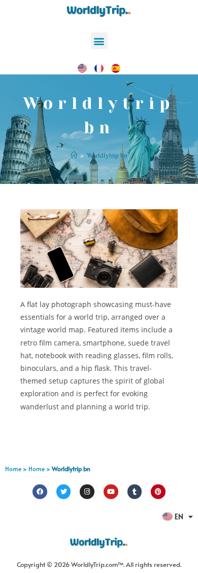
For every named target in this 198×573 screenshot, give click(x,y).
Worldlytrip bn (107, 155)
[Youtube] (111, 491)
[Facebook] (39, 491)
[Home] (74, 155)
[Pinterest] (158, 491)
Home (13, 469)
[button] (99, 40)
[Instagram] (87, 491)
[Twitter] (63, 491)
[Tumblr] (134, 491)
